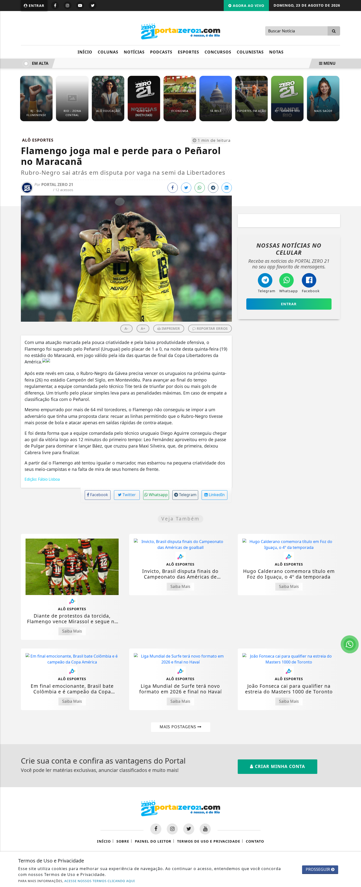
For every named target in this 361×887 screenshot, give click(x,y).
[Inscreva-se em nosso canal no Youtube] (205, 828)
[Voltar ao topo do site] (353, 532)
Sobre (122, 841)
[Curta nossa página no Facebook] (155, 828)
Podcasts (161, 52)
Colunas (108, 52)
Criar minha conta (279, 766)
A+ (143, 328)
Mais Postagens (178, 726)
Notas (276, 52)
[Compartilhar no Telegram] (213, 188)
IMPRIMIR (170, 328)
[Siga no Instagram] (67, 5)
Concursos (218, 52)
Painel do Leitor (153, 841)
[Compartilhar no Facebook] (172, 188)
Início (85, 52)
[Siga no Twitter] (93, 5)
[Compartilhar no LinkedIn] (227, 188)
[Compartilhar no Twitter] (186, 188)
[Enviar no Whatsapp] (199, 188)
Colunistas (250, 52)
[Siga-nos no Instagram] (172, 828)
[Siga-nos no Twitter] (188, 828)
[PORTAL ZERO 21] (180, 30)
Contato (255, 841)
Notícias (134, 52)
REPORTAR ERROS (212, 328)
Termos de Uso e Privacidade (208, 841)
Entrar (36, 5)
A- (126, 328)
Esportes (188, 52)
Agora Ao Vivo (248, 5)
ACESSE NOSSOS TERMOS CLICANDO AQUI (99, 881)
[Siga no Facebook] (55, 5)
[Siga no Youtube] (80, 5)
